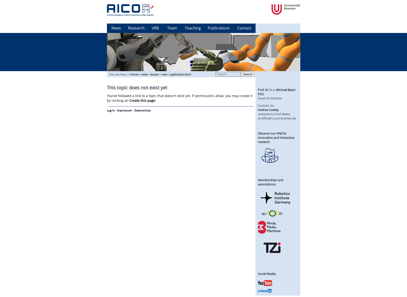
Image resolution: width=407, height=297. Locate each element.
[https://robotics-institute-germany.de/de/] (275, 205)
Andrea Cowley (268, 110)
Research (136, 28)
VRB (155, 28)
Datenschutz (142, 110)
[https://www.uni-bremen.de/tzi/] (272, 257)
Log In (111, 110)
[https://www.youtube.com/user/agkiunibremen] (265, 285)
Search (247, 74)
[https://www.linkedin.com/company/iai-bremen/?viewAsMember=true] (265, 291)
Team (172, 28)
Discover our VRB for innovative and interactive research (276, 137)
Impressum (124, 110)
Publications (219, 28)
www (144, 74)
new (164, 74)
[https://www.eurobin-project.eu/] (272, 216)
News (116, 28)
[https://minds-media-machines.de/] (269, 233)
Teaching (193, 28)
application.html (180, 74)
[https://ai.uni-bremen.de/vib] (269, 166)
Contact (244, 28)
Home (134, 74)
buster (155, 74)
